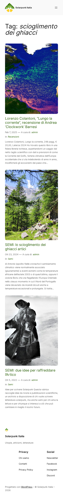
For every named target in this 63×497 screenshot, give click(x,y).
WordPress (26, 487)
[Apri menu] (56, 7)
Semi (10, 258)
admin (34, 132)
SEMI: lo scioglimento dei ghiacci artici (25, 247)
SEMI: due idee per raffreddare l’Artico (30, 372)
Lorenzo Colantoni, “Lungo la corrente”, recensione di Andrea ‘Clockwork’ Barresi (31, 122)
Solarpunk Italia (23, 7)
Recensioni (13, 136)
